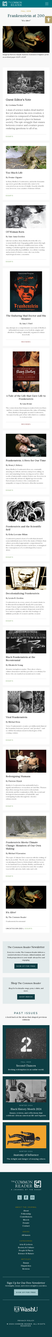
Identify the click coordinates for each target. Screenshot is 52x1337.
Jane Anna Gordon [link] (17, 236)
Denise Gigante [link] (15, 177)
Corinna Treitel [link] (16, 105)
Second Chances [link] (26, 1065)
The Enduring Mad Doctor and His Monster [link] (26, 317)
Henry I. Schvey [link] (15, 465)
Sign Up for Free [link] (26, 966)
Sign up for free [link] (26, 1292)
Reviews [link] (26, 342)
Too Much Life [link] (14, 172)
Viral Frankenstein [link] (16, 717)
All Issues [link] (26, 1235)
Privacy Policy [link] (26, 1321)
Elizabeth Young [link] (16, 665)
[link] (48, 19)
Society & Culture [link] (26, 1247)
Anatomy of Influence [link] (26, 1154)
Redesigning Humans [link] (18, 776)
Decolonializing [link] (22, 593)
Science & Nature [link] (26, 1253)
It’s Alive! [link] (11, 912)
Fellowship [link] (26, 1214)
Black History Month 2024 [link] (26, 1109)
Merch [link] (26, 1220)
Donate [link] (26, 1223)
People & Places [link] (26, 1250)
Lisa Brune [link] (27, 404)
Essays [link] (9, 136)
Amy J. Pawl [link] (27, 323)
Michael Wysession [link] (17, 853)
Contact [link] (26, 1226)
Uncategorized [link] (14, 928)
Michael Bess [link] (14, 722)
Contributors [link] (26, 1216)
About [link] (26, 1210)
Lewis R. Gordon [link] (16, 598)
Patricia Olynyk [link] (15, 781)
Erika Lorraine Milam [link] (18, 534)
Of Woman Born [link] (15, 231)
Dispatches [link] (26, 1266)
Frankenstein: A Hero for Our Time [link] (26, 460)
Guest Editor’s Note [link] (18, 99)
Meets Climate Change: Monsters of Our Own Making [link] (23, 845)
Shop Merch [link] (26, 997)
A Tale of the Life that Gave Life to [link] (26, 397)
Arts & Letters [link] (26, 1244)
